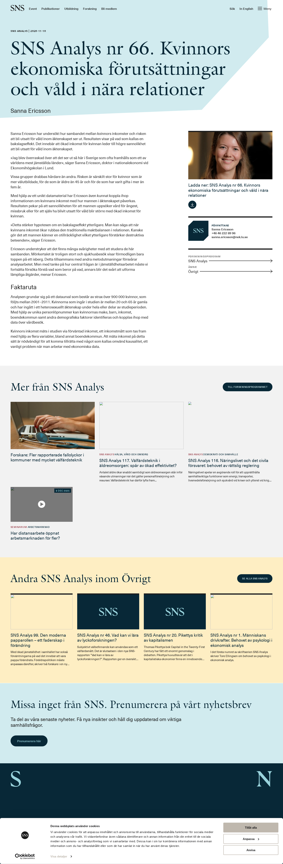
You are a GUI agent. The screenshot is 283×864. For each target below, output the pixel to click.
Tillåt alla (251, 827)
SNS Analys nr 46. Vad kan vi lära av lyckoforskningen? (108, 637)
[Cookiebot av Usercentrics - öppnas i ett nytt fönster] (25, 856)
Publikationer (50, 8)
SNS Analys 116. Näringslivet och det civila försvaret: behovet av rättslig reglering (228, 462)
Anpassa (249, 838)
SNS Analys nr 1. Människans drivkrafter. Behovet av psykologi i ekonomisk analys (241, 640)
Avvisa (250, 850)
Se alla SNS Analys (254, 578)
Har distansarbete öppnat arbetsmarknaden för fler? (35, 535)
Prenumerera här (29, 741)
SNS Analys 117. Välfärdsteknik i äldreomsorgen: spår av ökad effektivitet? (138, 462)
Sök (232, 8)
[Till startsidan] (17, 8)
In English (246, 8)
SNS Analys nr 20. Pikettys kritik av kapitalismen (173, 637)
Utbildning (71, 8)
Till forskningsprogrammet (247, 387)
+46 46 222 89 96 (223, 233)
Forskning (90, 8)
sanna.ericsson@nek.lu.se (230, 236)
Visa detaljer (58, 856)
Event (33, 8)
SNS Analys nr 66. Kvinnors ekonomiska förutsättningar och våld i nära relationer (228, 190)
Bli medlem (109, 8)
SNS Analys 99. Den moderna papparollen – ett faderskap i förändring (38, 640)
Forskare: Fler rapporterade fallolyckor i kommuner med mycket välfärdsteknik (47, 457)
